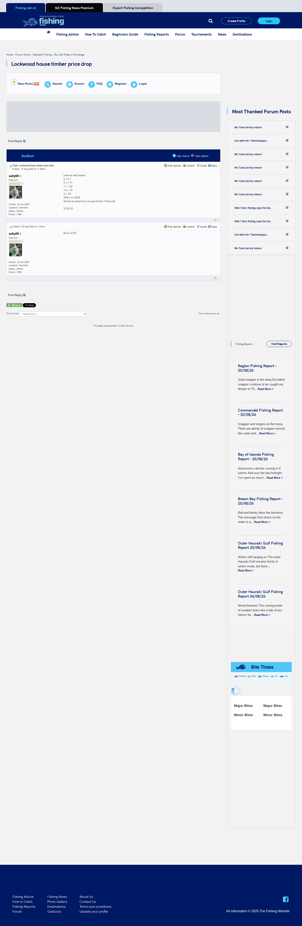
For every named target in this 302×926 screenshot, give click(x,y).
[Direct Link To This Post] (11, 165)
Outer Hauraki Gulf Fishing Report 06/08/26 (260, 593)
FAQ (100, 83)
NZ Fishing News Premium (74, 7)
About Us (86, 896)
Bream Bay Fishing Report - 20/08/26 (260, 500)
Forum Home (22, 54)
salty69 (14, 176)
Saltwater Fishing (42, 54)
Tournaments (201, 34)
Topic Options (201, 156)
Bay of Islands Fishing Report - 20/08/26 (256, 456)
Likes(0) (190, 165)
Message (74, 156)
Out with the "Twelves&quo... (251, 140)
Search (57, 83)
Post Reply (15, 141)
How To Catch (95, 34)
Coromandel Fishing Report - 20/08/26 (260, 412)
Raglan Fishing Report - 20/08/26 (257, 367)
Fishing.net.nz (25, 7)
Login (268, 21)
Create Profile (236, 21)
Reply (214, 165)
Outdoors (54, 911)
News (222, 34)
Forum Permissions (208, 313)
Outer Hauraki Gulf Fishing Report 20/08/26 (260, 545)
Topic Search (183, 156)
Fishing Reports (156, 34)
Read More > (266, 389)
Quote (203, 165)
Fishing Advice (67, 34)
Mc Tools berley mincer (248, 127)
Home (9, 54)
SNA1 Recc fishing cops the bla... (253, 207)
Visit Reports (279, 344)
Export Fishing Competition (133, 7)
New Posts (25, 83)
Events (79, 83)
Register (121, 83)
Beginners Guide (125, 34)
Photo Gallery (57, 901)
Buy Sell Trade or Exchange (69, 54)
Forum (180, 34)
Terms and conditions (95, 906)
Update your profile (94, 911)
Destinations (242, 34)
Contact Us (88, 901)
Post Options (174, 165)
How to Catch (22, 901)
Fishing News (57, 896)
